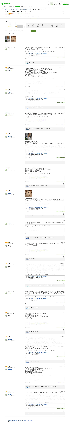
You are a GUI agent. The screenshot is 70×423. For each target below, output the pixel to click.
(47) (21, 16)
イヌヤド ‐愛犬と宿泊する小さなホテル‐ (18, 11)
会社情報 (9, 420)
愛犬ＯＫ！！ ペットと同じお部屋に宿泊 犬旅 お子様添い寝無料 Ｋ (38, 53)
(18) (34, 16)
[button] (7, 39)
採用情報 (25, 420)
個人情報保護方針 (14, 420)
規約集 (28, 420)
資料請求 (31, 420)
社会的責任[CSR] (20, 420)
